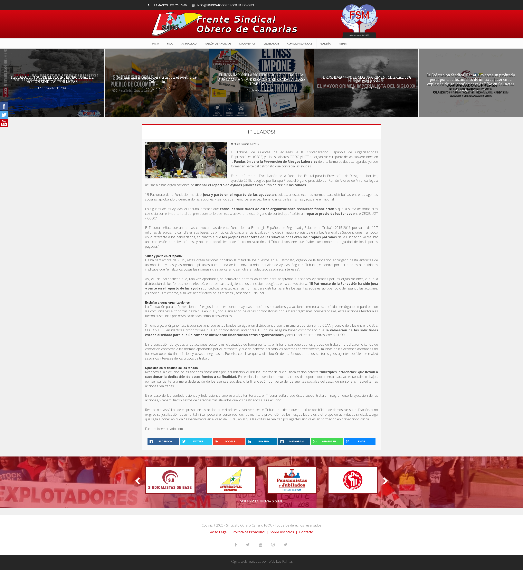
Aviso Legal (218, 532)
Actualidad (189, 43)
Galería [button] (326, 43)
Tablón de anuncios (218, 43)
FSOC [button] (170, 43)
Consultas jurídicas (299, 43)
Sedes (343, 43)
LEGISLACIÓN (271, 43)
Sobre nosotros (282, 532)
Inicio (155, 43)
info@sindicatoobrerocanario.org (225, 5)
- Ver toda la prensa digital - (261, 501)
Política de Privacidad (249, 532)
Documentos (247, 43)
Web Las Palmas (281, 561)
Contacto (306, 532)
